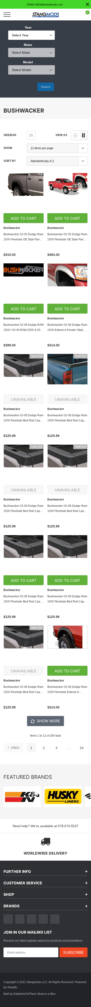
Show (8, 148)
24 (82, 748)
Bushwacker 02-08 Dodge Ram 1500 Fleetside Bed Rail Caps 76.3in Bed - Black (23, 418)
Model (28, 62)
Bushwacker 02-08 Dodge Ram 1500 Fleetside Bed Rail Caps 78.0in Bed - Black (23, 509)
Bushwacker (12, 228)
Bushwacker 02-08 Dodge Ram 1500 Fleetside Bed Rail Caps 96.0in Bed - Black (23, 599)
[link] (24, 193)
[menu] (7, 14)
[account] (74, 14)
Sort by (10, 161)
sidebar (10, 135)
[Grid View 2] (83, 135)
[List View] (75, 135)
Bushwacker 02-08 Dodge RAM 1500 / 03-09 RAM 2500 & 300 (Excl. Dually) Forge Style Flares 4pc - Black (24, 328)
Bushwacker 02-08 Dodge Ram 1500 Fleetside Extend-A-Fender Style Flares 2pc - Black (67, 690)
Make (28, 45)
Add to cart (23, 218)
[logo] (46, 14)
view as (61, 135)
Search (45, 87)
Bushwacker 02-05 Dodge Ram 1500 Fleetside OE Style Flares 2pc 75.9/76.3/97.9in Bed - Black (23, 237)
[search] (18, 14)
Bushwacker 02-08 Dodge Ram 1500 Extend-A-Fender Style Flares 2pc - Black (67, 328)
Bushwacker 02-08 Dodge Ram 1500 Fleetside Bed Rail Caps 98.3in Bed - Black (23, 690)
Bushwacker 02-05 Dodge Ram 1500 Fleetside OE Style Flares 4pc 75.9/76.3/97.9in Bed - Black (67, 237)
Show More (48, 721)
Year (28, 27)
